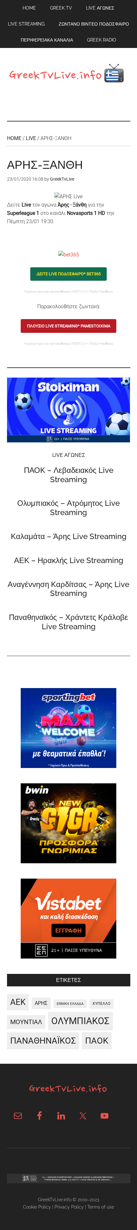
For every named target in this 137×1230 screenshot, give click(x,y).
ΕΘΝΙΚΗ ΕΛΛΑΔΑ (70, 1004)
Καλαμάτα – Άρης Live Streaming (68, 536)
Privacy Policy (69, 1207)
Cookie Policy (37, 1207)
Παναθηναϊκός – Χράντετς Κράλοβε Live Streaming (68, 622)
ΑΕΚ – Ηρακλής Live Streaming (68, 560)
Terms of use (100, 1207)
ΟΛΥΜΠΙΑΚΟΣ (80, 1020)
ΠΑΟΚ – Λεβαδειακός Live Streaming (68, 475)
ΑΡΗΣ (41, 1003)
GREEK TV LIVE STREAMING (68, 75)
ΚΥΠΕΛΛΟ (101, 1003)
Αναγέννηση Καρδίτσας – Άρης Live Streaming (68, 589)
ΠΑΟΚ (96, 1041)
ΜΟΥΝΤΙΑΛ (26, 1022)
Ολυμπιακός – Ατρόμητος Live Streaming (68, 507)
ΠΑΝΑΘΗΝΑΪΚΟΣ (43, 1041)
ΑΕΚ (17, 1002)
